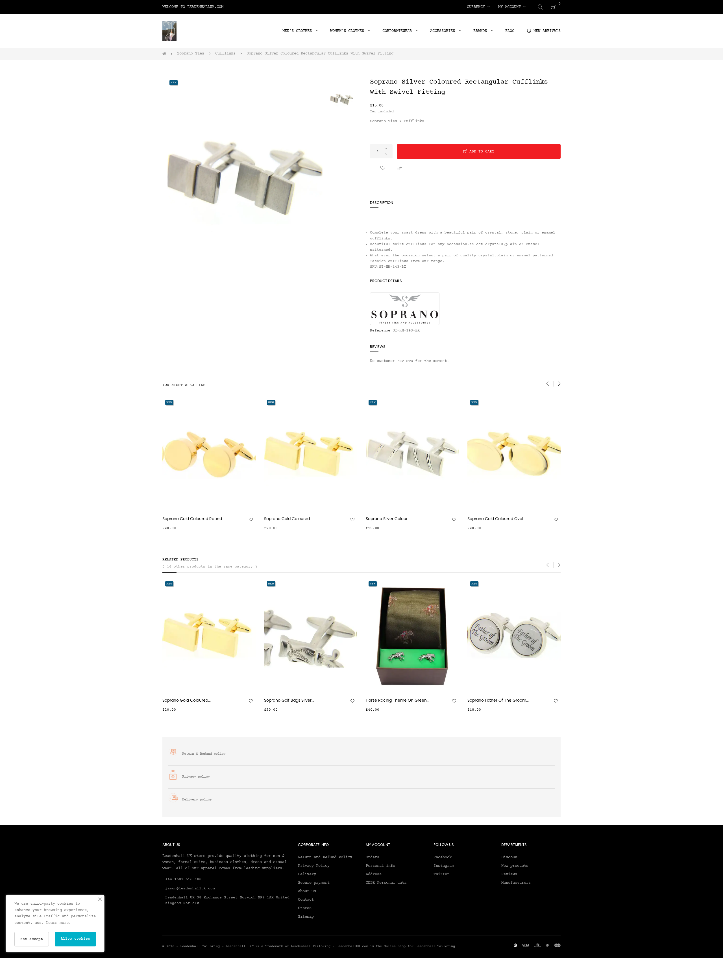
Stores (305, 908)
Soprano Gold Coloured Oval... (496, 519)
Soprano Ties (383, 121)
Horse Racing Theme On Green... (397, 700)
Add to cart (480, 152)
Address (374, 874)
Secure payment (314, 883)
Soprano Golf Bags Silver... (289, 700)
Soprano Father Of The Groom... (498, 700)
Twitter (441, 874)
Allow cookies (75, 939)
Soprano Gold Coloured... (288, 519)
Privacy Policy (314, 866)
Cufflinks (414, 121)
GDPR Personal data (386, 883)
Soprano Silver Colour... (388, 519)
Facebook (443, 857)
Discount (510, 857)
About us (307, 891)
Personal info (380, 866)
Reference (380, 331)
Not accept (31, 939)
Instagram (444, 866)
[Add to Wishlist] (382, 168)
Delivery (307, 874)
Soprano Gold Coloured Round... (193, 519)
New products (514, 866)
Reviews (509, 874)
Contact (306, 900)
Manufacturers (516, 883)
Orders (372, 857)
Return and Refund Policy (325, 857)
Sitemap (306, 917)
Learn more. (58, 923)
